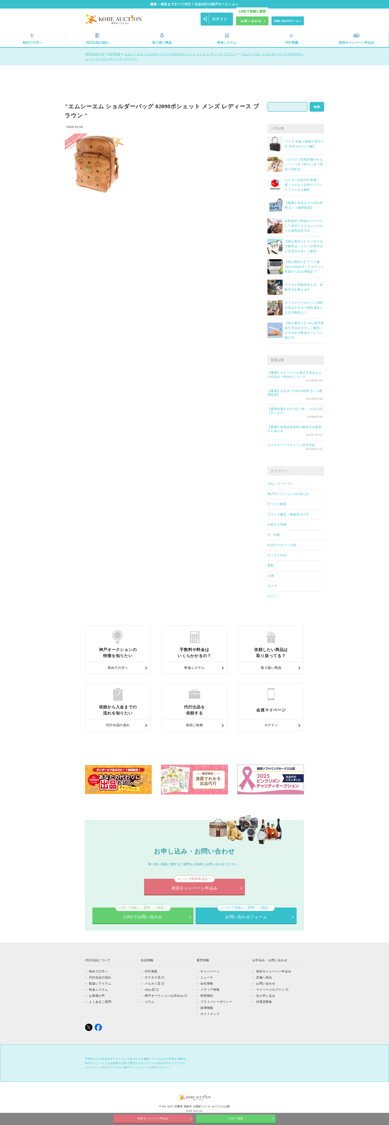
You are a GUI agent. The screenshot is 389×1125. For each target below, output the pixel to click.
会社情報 (206, 983)
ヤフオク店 (153, 977)
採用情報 (206, 1007)
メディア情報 (210, 989)
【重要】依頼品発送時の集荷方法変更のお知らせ (294, 429)
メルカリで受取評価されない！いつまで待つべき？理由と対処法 (304, 164)
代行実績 (291, 42)
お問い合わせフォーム (246, 913)
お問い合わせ (265, 983)
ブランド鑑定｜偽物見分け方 (288, 514)
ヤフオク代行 (277, 555)
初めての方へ (32, 42)
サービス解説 (277, 504)
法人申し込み (265, 995)
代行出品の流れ (97, 42)
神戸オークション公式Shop (164, 995)
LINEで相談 (235, 1118)
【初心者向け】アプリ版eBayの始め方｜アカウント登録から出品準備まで (304, 266)
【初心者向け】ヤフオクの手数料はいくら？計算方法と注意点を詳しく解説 (304, 246)
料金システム (227, 42)
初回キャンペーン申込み (356, 42)
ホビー (272, 596)
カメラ (272, 586)
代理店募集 (264, 1001)
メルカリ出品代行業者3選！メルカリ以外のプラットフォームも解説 (304, 184)
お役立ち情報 (277, 524)
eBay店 (150, 989)
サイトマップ (210, 1014)
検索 (317, 106)
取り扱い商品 (162, 42)
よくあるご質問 (100, 1001)
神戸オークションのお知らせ (288, 494)
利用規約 (206, 995)
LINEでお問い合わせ (143, 913)
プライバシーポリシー (216, 1001)
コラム (149, 1001)
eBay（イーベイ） (280, 483)
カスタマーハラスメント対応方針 (291, 445)
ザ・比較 (273, 534)
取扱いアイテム (100, 983)
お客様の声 (97, 995)
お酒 (270, 575)
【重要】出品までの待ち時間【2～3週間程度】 (294, 393)
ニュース (206, 977)
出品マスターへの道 (281, 545)
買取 (270, 565)
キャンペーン (210, 971)
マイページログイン (270, 989)
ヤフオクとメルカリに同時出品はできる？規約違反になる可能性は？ (304, 307)
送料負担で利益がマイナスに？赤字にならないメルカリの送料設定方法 (304, 225)
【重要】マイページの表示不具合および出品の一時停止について (294, 374)
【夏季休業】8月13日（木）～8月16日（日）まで (295, 411)
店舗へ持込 (264, 977)
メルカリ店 (153, 983)
